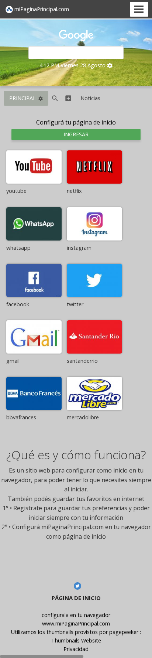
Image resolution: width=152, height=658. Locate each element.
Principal (22, 98)
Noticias (90, 98)
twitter (75, 304)
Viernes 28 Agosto (83, 65)
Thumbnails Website (76, 640)
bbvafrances (21, 417)
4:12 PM (49, 65)
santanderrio (82, 360)
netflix (74, 190)
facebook (17, 304)
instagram (79, 247)
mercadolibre (83, 417)
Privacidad (76, 648)
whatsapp (18, 247)
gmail (13, 360)
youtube (16, 190)
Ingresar (76, 134)
